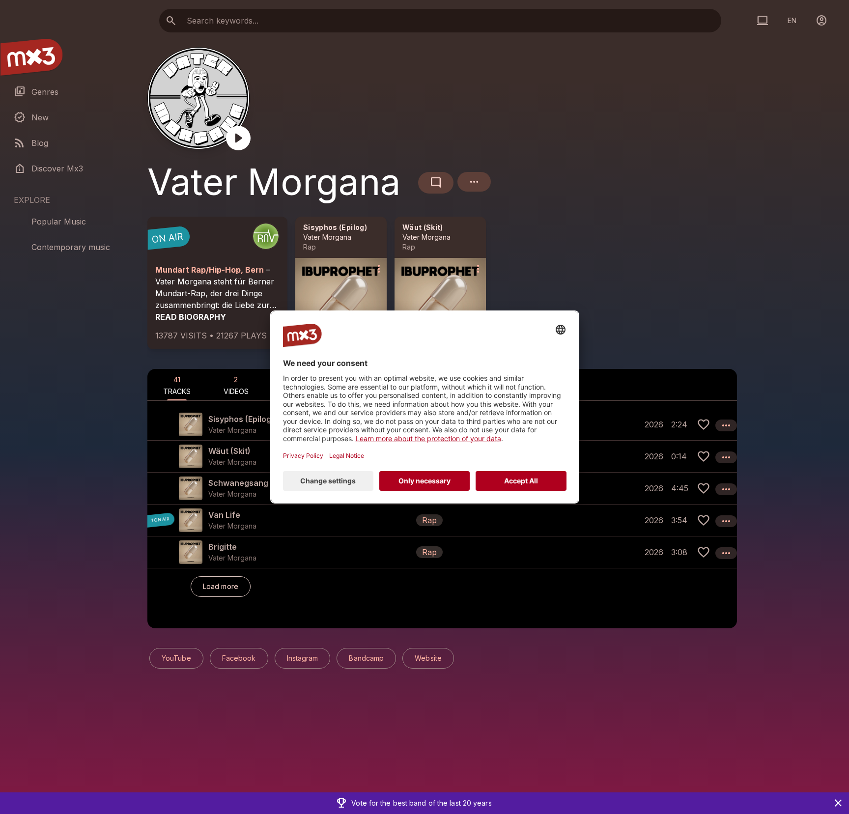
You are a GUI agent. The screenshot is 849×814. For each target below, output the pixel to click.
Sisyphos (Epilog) (335, 227)
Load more (220, 586)
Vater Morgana (327, 237)
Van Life (224, 515)
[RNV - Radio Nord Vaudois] (266, 236)
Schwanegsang (238, 483)
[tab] (176, 384)
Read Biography (190, 317)
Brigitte (222, 547)
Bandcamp (366, 658)
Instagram (302, 658)
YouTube (176, 658)
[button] (442, 520)
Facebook (239, 658)
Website (428, 658)
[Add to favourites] (703, 424)
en (792, 20)
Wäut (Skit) (422, 227)
